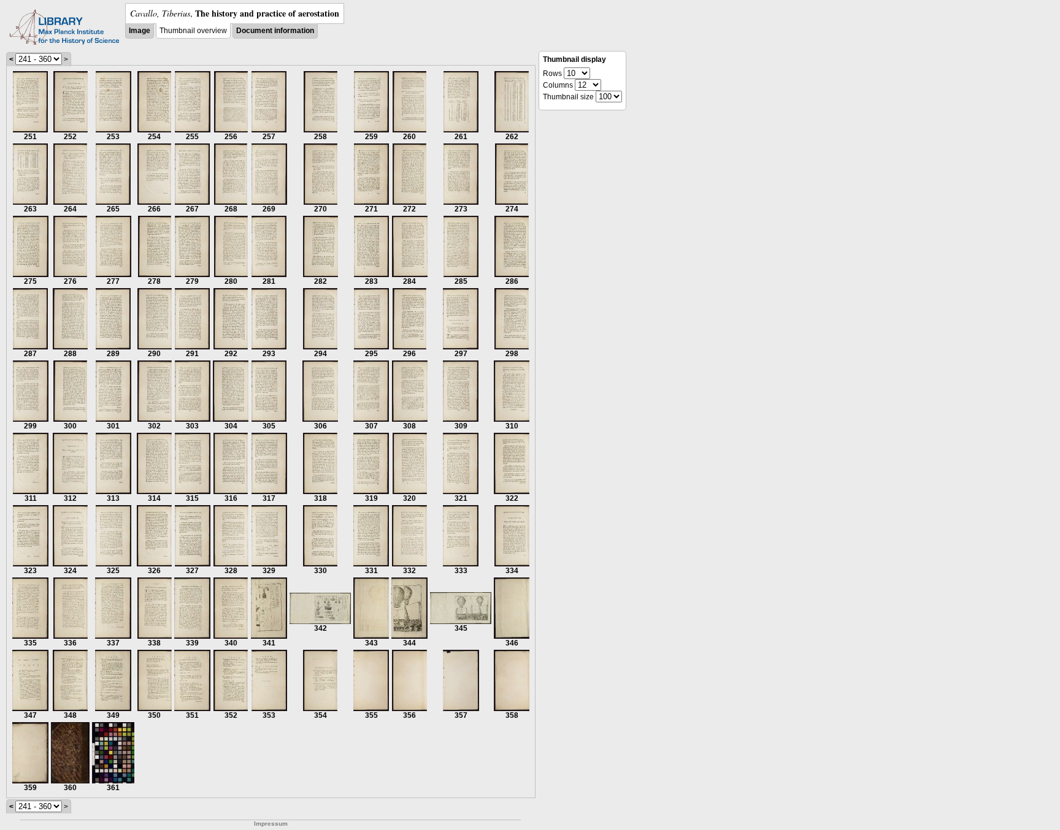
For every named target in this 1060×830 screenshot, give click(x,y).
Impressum (271, 823)
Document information (275, 30)
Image (139, 30)
